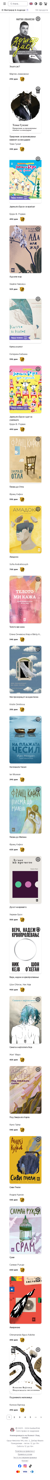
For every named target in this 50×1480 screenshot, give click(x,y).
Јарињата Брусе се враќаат (22, 206)
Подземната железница (20, 1397)
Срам (11, 1257)
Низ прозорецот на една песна (23, 697)
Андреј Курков (16, 1194)
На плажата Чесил (17, 767)
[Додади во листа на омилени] (38, 18)
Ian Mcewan (15, 774)
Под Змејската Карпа (19, 1117)
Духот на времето (18, 907)
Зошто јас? (14, 66)
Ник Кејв (27, 984)
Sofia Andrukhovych (18, 564)
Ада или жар (15, 276)
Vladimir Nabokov (17, 284)
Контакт (25, 1461)
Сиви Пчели (15, 1187)
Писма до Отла (16, 486)
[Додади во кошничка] (22, 79)
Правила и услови (25, 1454)
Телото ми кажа (17, 627)
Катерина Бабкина (18, 354)
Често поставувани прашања (25, 1457)
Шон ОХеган (15, 984)
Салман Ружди (16, 1264)
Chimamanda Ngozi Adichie (22, 1334)
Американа (14, 1327)
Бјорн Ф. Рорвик (17, 214)
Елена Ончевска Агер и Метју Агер (26, 634)
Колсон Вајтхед (17, 1404)
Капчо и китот (16, 346)
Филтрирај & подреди (16, 10)
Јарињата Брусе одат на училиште (20, 418)
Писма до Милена (17, 837)
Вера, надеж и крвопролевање (24, 977)
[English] (31, 3)
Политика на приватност (25, 1451)
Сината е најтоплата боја (20, 1047)
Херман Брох (15, 914)
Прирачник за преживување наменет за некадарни (22, 138)
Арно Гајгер (15, 1124)
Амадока (13, 556)
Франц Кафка (16, 494)
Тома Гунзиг (15, 144)
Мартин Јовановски (19, 74)
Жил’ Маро (15, 1054)
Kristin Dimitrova (17, 704)
